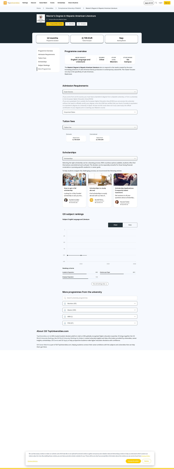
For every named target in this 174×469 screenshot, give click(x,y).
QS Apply (64, 340)
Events (52, 3)
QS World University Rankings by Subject (70, 338)
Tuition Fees (42, 58)
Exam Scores (68, 92)
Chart (115, 225)
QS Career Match (42, 345)
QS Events (54, 340)
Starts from (76, 137)
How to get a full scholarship (70, 189)
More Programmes (44, 69)
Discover (33, 3)
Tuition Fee (67, 127)
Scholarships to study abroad (98, 189)
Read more (68, 74)
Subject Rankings (44, 65)
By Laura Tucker (124, 202)
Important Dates (69, 112)
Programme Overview (45, 51)
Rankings (25, 3)
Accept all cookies (133, 461)
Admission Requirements (46, 54)
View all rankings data (99, 284)
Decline (146, 461)
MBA (70, 317)
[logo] (11, 3)
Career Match (43, 3)
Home (39, 8)
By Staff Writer (99, 200)
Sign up (167, 3)
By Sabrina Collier (74, 200)
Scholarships (61, 3)
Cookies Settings (33, 461)
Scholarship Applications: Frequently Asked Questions (124, 190)
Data (130, 225)
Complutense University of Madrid (69, 8)
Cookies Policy (146, 456)
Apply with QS (149, 3)
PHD (70, 323)
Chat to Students (73, 3)
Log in (160, 3)
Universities (49, 8)
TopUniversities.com (43, 336)
